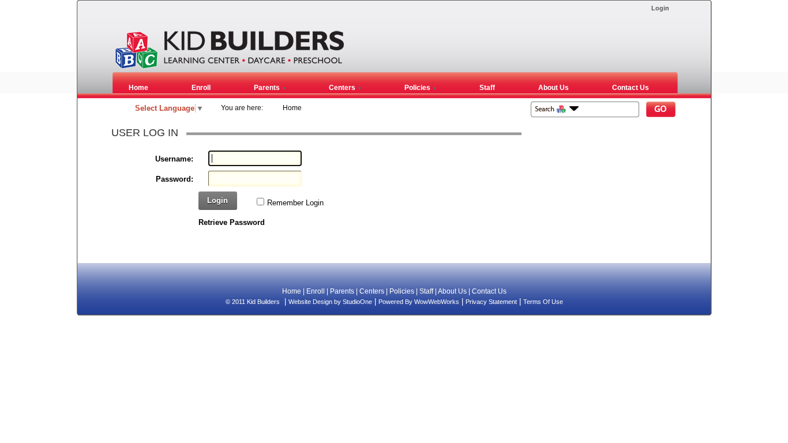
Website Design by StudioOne (330, 301)
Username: (174, 159)
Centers (371, 291)
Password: (174, 179)
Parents (342, 291)
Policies (401, 291)
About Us (452, 291)
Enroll (315, 291)
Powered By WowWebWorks (418, 301)
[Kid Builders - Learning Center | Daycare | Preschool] (229, 67)
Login (660, 8)
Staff (426, 291)
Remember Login (295, 202)
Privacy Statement (491, 301)
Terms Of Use (543, 301)
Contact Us (489, 291)
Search (661, 111)
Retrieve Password (231, 222)
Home (292, 108)
